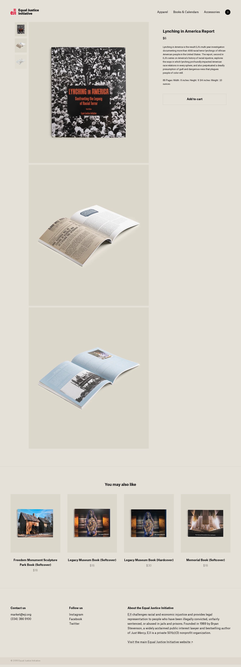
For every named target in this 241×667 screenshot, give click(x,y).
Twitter (74, 623)
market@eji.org (21, 614)
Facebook (75, 619)
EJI (130, 614)
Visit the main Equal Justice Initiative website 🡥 (160, 642)
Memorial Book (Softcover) (205, 560)
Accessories (212, 12)
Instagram (76, 614)
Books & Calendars (186, 12)
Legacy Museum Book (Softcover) (92, 560)
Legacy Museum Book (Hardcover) (149, 560)
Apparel (162, 12)
